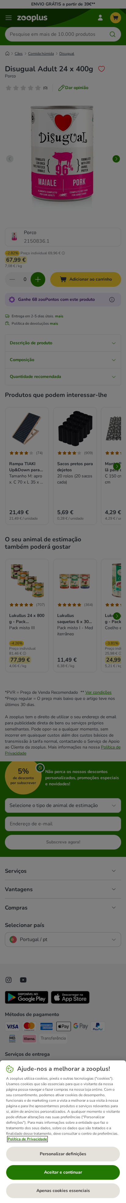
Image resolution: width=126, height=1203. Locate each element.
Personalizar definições (63, 1154)
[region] (63, 1131)
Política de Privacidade (27, 1139)
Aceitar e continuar (63, 1172)
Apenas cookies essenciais (63, 1191)
